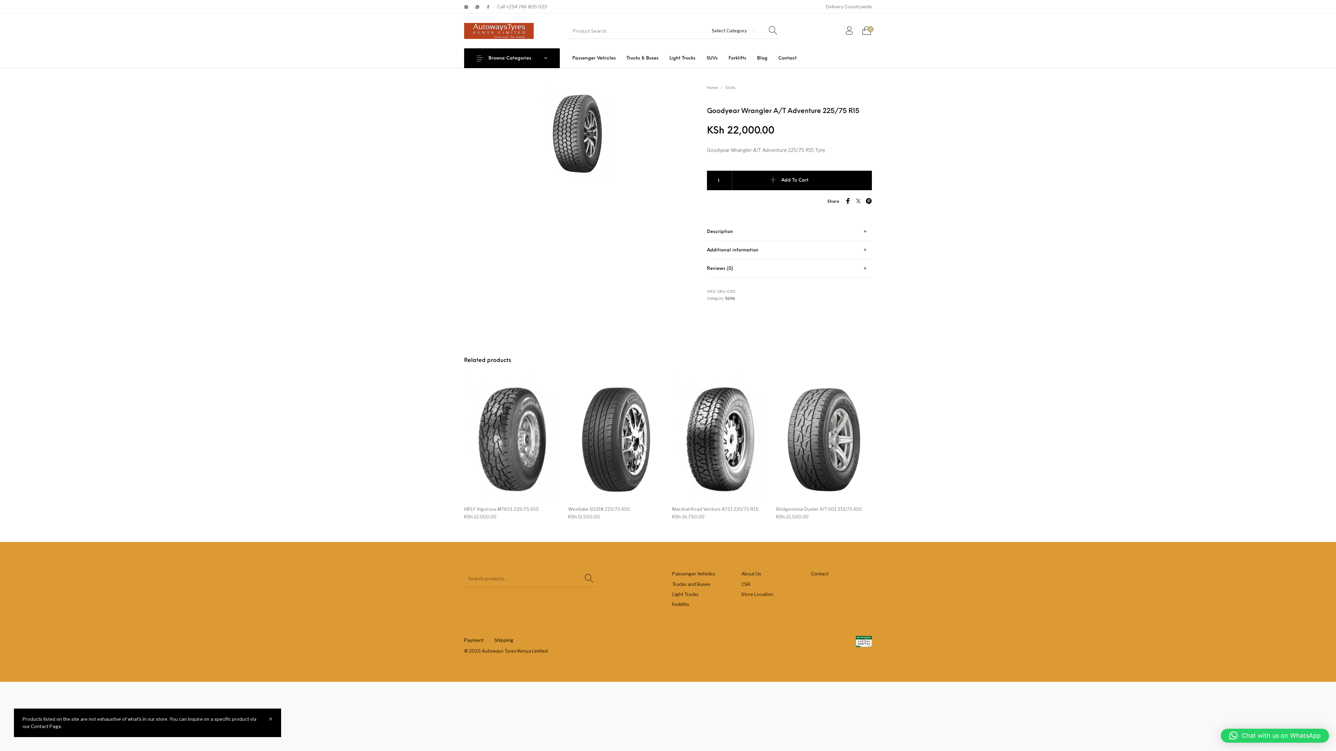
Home (712, 87)
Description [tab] (720, 231)
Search (589, 578)
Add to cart (795, 180)
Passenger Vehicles (693, 573)
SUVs (730, 87)
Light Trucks (685, 594)
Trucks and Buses (691, 584)
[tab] (789, 232)
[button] (1275, 736)
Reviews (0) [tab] (720, 268)
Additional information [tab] (732, 250)
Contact (819, 573)
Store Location (757, 594)
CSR (745, 584)
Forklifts (680, 604)
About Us (751, 573)
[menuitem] (594, 58)
